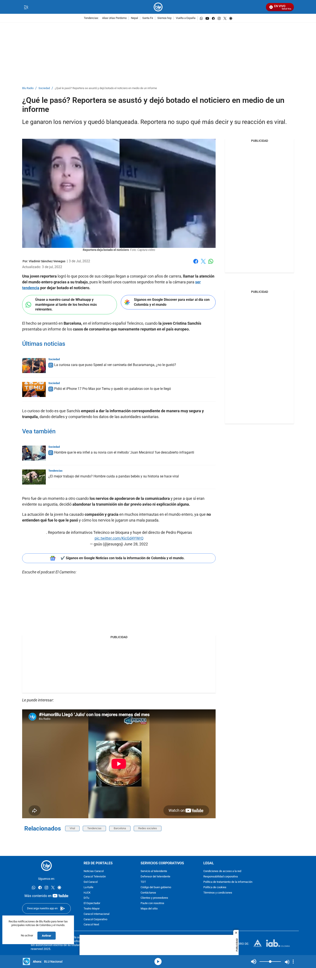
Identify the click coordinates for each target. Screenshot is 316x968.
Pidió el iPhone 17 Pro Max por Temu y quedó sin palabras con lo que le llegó (112, 389)
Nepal (134, 18)
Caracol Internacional (96, 914)
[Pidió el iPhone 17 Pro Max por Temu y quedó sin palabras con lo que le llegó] (34, 389)
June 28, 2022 (136, 544)
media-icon (158, 961)
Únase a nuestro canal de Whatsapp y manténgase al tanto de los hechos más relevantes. (66, 304)
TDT (143, 882)
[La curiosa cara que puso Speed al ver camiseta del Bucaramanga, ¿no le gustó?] (34, 365)
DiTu (86, 898)
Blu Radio (28, 88)
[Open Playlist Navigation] (293, 961)
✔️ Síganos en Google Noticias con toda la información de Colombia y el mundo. (123, 558)
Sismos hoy (164, 18)
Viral (72, 828)
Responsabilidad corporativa (220, 876)
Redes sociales (147, 828)
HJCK (87, 892)
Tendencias (55, 470)
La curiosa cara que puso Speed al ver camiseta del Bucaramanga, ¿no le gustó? (115, 365)
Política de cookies (214, 887)
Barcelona (120, 828)
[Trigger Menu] (26, 7)
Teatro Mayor (92, 908)
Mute (253, 961)
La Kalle (88, 887)
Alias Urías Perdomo (114, 18)
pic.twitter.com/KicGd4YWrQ (119, 538)
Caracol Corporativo (95, 919)
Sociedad (44, 88)
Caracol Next (91, 924)
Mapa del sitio (149, 908)
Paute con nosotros (152, 903)
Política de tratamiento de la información (227, 882)
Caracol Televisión (95, 876)
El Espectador (92, 903)
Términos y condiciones (217, 892)
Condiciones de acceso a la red (222, 871)
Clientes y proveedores (154, 898)
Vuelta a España (185, 18)
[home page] (158, 7)
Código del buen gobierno (156, 887)
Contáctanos (148, 892)
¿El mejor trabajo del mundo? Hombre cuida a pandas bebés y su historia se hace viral (113, 476)
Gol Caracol (91, 882)
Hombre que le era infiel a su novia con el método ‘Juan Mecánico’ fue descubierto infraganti (124, 452)
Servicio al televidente (154, 871)
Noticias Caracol (94, 871)
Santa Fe (147, 18)
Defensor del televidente (155, 876)
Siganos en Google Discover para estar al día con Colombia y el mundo (172, 302)
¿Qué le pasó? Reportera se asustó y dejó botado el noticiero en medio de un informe (106, 88)
